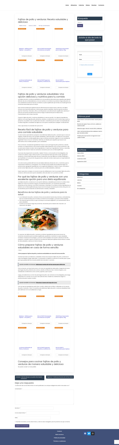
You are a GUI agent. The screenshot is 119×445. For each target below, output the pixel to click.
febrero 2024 (80, 156)
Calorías (81, 5)
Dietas (88, 5)
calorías (79, 180)
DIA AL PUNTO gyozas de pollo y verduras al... (44, 80)
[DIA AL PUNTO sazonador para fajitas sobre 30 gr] (63, 70)
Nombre (17, 408)
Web (16, 417)
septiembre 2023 (81, 161)
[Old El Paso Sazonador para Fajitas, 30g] (63, 38)
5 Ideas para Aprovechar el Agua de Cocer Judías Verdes (88, 136)
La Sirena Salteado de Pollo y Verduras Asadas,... (25, 80)
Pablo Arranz (22, 25)
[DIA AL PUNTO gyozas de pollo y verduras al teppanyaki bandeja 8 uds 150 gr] (44, 70)
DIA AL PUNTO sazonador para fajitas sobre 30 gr (62, 80)
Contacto (101, 5)
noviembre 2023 (81, 159)
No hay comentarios (44, 25)
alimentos (80, 177)
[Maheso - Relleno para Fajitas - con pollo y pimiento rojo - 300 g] (26, 38)
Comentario (18, 389)
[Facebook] (85, 433)
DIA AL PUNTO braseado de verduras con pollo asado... (44, 49)
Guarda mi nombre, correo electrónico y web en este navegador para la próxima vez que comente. (43, 422)
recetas (79, 185)
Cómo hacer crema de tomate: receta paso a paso (89, 120)
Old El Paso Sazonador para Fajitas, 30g (62, 49)
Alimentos (74, 5)
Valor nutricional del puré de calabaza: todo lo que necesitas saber (89, 132)
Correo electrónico (20, 413)
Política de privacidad (59, 437)
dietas (79, 183)
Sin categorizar (81, 188)
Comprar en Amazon (27, 56)
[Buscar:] (88, 22)
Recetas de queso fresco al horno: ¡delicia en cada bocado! (89, 124)
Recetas (94, 5)
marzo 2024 (80, 153)
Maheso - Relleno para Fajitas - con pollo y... (25, 49)
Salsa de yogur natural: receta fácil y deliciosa (89, 128)
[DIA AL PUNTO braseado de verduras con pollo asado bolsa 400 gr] (44, 38)
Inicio (67, 5)
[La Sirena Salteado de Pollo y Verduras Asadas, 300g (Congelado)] (26, 70)
